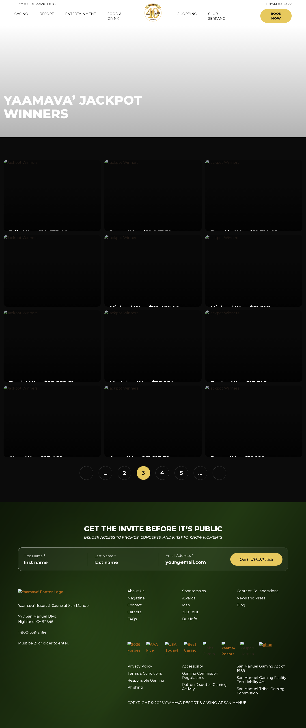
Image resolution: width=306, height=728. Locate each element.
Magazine (136, 598)
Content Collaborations (257, 591)
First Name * (34, 556)
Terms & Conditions (144, 673)
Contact (134, 605)
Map (186, 605)
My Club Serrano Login (35, 4)
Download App (279, 4)
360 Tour (190, 612)
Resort (47, 14)
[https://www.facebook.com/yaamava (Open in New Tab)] (129, 630)
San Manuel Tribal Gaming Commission (260, 691)
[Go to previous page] (86, 473)
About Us (135, 591)
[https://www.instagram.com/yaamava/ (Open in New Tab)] (138, 630)
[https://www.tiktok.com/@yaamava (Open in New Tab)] (181, 630)
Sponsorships (194, 591)
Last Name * (105, 556)
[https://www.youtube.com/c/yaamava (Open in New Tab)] (170, 630)
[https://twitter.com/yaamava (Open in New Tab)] (159, 630)
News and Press (251, 598)
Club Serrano (217, 16)
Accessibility (192, 666)
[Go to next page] (219, 473)
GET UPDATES (256, 559)
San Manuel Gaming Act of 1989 (261, 668)
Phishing (135, 687)
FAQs (132, 619)
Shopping (187, 14)
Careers (134, 612)
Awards (188, 598)
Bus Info (189, 619)
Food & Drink (114, 16)
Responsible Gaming (145, 680)
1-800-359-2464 (32, 632)
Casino (21, 14)
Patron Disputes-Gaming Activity (204, 687)
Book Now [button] (276, 15)
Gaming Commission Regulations (200, 675)
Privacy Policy (139, 666)
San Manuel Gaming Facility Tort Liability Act (261, 680)
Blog (241, 605)
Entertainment (80, 14)
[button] (246, 16)
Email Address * (179, 556)
